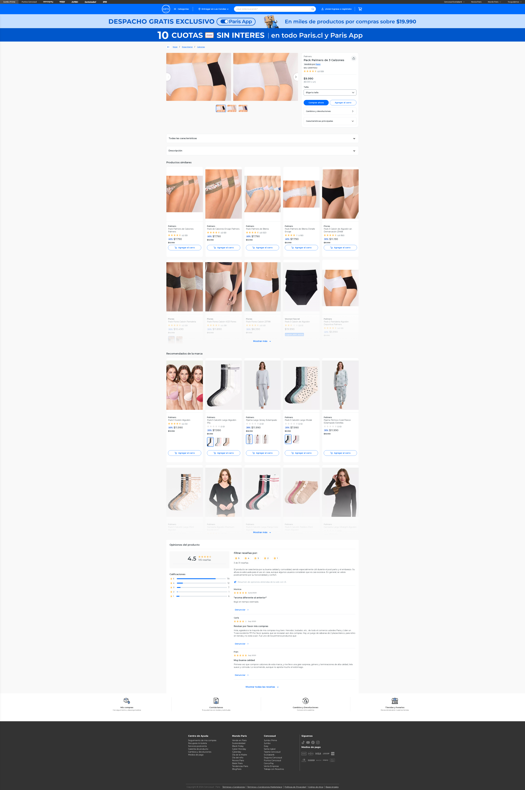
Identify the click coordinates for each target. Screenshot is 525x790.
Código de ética (315, 787)
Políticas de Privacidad (295, 787)
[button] (213, 9)
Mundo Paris (493, 2)
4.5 (318, 71)
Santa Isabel (269, 749)
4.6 (261, 232)
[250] (226, 442)
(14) (186, 424)
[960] (265, 439)
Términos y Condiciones (233, 787)
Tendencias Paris (240, 766)
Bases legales (332, 787)
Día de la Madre (239, 755)
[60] (210, 442)
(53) (225, 232)
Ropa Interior (187, 47)
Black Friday (238, 746)
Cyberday (236, 752)
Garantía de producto (198, 749)
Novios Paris (476, 2)
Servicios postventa (197, 746)
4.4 (183, 424)
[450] (249, 439)
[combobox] (330, 93)
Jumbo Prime (9, 2)
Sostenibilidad (238, 743)
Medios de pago (196, 755)
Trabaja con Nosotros (274, 769)
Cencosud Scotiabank (453, 2)
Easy (266, 746)
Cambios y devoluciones (199, 752)
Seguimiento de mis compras (202, 740)
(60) (301, 235)
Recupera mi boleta (197, 743)
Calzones (201, 47)
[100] (218, 442)
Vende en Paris (239, 740)
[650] (257, 439)
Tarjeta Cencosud (272, 752)
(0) (223, 426)
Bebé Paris (237, 763)
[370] (288, 439)
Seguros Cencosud (273, 757)
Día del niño (237, 757)
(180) (342, 235)
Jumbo (267, 743)
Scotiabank (269, 755)
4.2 (183, 235)
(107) (264, 232)
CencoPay (269, 763)
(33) (186, 235)
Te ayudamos (513, 2)
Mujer (175, 47)
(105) (322, 71)
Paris (318, 64)
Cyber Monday (239, 749)
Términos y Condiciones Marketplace (264, 787)
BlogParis (236, 769)
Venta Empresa (271, 766)
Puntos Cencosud (29, 2)
